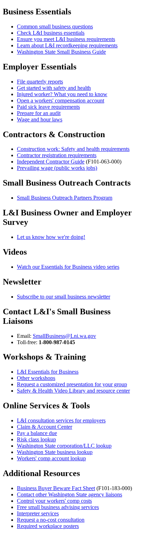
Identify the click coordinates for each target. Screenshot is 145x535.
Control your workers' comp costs (54, 501)
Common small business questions (55, 26)
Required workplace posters (48, 526)
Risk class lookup (36, 439)
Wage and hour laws (39, 119)
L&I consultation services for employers (61, 420)
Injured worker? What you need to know (62, 94)
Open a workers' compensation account (60, 100)
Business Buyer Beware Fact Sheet (56, 488)
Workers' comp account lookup (51, 458)
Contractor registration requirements (56, 155)
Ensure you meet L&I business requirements (66, 39)
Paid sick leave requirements (48, 107)
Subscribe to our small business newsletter (63, 297)
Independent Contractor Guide (50, 162)
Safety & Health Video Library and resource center (73, 391)
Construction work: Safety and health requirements (73, 149)
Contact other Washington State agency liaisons (69, 494)
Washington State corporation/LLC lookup (64, 446)
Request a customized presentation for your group (72, 384)
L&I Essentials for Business (47, 372)
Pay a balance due (37, 433)
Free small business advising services (58, 507)
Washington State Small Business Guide (61, 52)
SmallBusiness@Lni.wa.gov (64, 336)
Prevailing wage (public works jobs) (57, 168)
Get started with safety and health (54, 88)
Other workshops (36, 378)
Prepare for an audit (39, 113)
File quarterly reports (40, 82)
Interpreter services (38, 513)
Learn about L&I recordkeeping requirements (67, 45)
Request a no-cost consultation (50, 520)
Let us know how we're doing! (51, 237)
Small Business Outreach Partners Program (64, 198)
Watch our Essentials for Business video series (68, 267)
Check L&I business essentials (50, 33)
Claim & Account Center (44, 427)
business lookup (55, 452)
